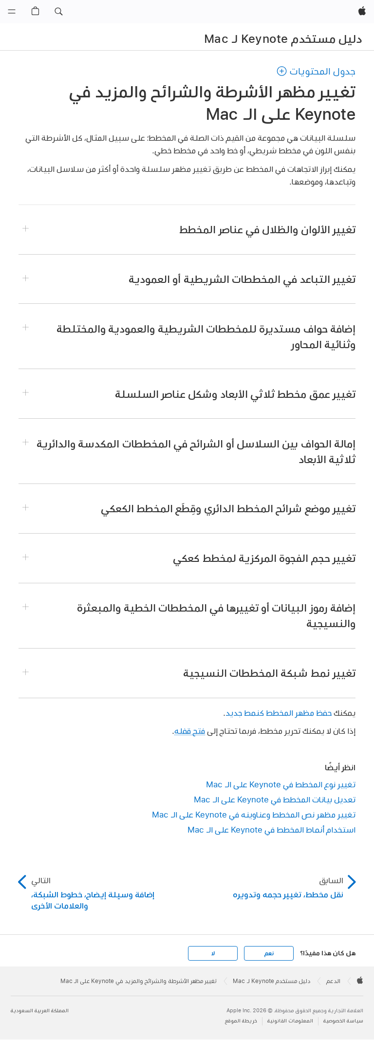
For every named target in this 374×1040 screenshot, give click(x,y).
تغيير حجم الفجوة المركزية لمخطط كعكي (264, 558)
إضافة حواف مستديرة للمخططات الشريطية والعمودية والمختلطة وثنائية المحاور (205, 336)
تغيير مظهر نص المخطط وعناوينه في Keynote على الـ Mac (253, 814)
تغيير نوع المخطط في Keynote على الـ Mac (280, 784)
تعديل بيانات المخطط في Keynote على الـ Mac (274, 799)
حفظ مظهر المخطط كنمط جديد (278, 712)
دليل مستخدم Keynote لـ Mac (283, 38)
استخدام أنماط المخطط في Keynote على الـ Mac (271, 829)
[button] (58, 11)
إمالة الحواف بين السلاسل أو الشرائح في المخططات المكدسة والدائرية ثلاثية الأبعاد (196, 451)
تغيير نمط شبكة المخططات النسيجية (269, 673)
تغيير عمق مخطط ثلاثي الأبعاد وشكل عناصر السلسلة (235, 394)
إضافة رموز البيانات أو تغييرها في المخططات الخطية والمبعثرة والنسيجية (216, 615)
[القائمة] (11, 11)
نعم (269, 953)
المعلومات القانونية (290, 1020)
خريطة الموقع (241, 1020)
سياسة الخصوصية (343, 1020)
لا (213, 953)
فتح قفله (189, 730)
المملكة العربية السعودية (40, 1010)
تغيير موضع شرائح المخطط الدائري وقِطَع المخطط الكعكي (228, 508)
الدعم (333, 981)
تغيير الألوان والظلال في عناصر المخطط (267, 229)
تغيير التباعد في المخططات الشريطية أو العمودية (242, 279)
